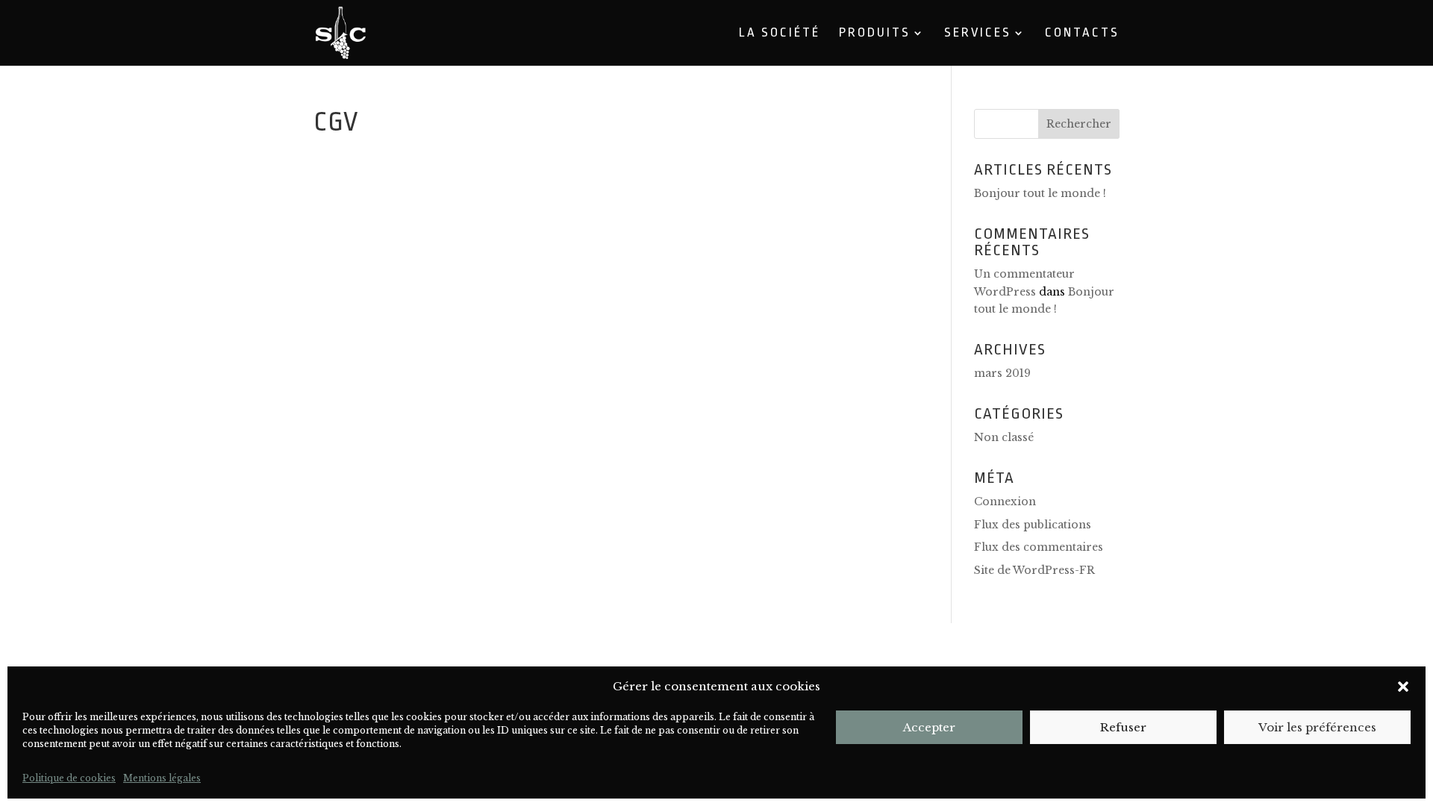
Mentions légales (162, 778)
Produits (875, 34)
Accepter (929, 727)
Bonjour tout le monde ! (1040, 193)
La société (779, 34)
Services (977, 34)
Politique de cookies (69, 778)
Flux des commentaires (1038, 547)
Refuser (1123, 727)
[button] (1403, 686)
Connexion (1005, 501)
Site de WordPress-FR (1034, 570)
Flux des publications (1032, 524)
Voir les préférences (1317, 727)
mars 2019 (1002, 373)
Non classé (1004, 437)
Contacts (1082, 34)
